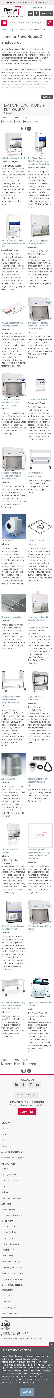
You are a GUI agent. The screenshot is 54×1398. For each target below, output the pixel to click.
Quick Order (6, 1295)
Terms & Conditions (10, 1244)
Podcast (4, 1192)
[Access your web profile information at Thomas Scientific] (36, 13)
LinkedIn (16, 1085)
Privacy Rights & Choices (12, 1267)
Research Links (8, 1209)
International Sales (9, 1232)
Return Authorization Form (13, 1279)
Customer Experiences (11, 1198)
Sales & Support (8, 1226)
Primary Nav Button (4, 23)
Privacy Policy (7, 1249)
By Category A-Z (8, 1307)
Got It (27, 1392)
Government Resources (11, 1215)
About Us (5, 1128)
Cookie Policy (7, 1255)
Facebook (23, 1085)
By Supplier (6, 1301)
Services (5, 1168)
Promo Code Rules (9, 1180)
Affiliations (6, 1203)
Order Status (7, 1289)
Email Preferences (9, 1238)
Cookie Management (10, 1261)
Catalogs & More (8, 1174)
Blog (3, 1186)
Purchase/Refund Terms (12, 1273)
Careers (4, 1140)
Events (4, 1134)
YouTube (38, 1085)
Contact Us (41, 7)
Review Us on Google (27, 1094)
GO (50, 23)
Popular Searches (9, 1313)
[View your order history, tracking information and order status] (30, 13)
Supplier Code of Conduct (12, 1157)
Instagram (31, 1085)
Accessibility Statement (11, 1152)
